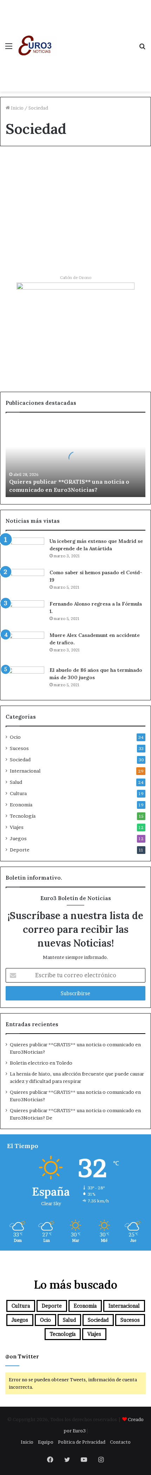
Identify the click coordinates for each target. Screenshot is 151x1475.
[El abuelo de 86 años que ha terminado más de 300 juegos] (25, 680)
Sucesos (19, 748)
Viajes (17, 827)
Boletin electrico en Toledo (41, 1063)
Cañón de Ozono (75, 277)
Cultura (18, 793)
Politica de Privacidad (81, 1442)
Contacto (120, 1442)
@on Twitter (22, 1356)
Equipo (45, 1442)
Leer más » (27, 244)
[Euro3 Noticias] (37, 45)
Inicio (17, 108)
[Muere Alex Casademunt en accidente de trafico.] (25, 647)
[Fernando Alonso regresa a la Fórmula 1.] (25, 613)
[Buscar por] (142, 48)
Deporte (19, 850)
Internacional (25, 771)
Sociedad (22, 168)
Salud (16, 782)
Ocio (15, 737)
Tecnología (22, 816)
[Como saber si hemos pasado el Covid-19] (25, 582)
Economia (21, 804)
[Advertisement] (95, 39)
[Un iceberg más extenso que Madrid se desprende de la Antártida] (25, 551)
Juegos (18, 838)
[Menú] (8, 48)
